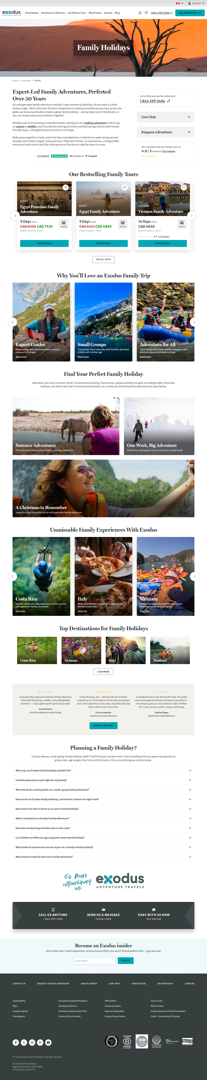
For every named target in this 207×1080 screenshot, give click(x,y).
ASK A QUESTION (188, 13)
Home (15, 80)
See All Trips (103, 259)
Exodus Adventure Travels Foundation (168, 1011)
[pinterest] (40, 1042)
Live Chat (148, 117)
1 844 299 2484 (160, 12)
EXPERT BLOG (139, 983)
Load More (103, 671)
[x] (24, 1042)
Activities (26, 80)
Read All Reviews (103, 725)
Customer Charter (113, 1006)
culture (20, 126)
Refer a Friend (157, 1006)
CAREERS (189, 983)
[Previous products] (15, 215)
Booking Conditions (68, 1006)
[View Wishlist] (147, 13)
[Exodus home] (11, 13)
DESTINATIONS (165, 983)
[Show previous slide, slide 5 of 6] (12, 576)
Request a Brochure (156, 132)
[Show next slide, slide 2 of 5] (194, 322)
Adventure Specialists (114, 1011)
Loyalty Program (20, 1011)
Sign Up (125, 960)
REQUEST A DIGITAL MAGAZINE (53, 983)
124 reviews (168, 151)
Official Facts (110, 1001)
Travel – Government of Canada (165, 1016)
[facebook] (16, 1042)
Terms (177, 968)
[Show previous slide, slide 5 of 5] (12, 322)
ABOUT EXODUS (89, 983)
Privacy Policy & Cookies (70, 1016)
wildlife (32, 126)
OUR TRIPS (114, 983)
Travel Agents (19, 1016)
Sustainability (19, 1001)
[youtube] (48, 1042)
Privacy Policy (166, 968)
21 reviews (164, 236)
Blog (117, 12)
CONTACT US (19, 983)
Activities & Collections (53, 12)
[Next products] (191, 215)
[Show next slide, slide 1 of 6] (194, 576)
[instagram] (32, 1042)
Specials (108, 12)
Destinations (32, 12)
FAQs (15, 1006)
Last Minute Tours (76, 12)
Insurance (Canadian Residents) (73, 1001)
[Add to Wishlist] (66, 187)
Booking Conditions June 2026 (73, 1011)
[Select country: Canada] (180, 3)
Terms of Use (156, 1001)
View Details (44, 243)
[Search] (140, 13)
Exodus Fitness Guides (115, 1016)
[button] (103, 770)
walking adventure (96, 122)
